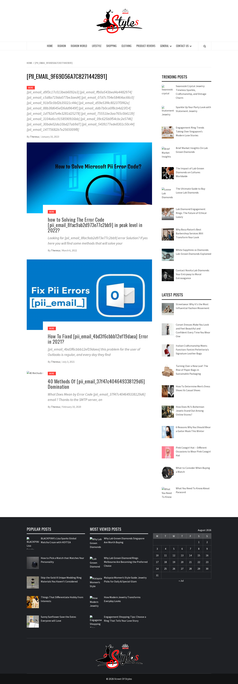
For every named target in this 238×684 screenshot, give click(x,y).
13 (182, 555)
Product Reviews (145, 46)
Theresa (35, 136)
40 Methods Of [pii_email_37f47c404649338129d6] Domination (96, 384)
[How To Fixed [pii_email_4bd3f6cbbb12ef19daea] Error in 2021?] (89, 294)
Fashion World (79, 46)
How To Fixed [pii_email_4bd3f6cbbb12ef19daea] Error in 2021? (98, 339)
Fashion (61, 46)
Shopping (111, 46)
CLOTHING (126, 46)
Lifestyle (96, 46)
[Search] (205, 46)
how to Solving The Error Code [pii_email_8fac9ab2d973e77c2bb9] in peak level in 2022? (95, 225)
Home (50, 46)
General (164, 46)
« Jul (181, 580)
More (30, 87)
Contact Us (182, 46)
